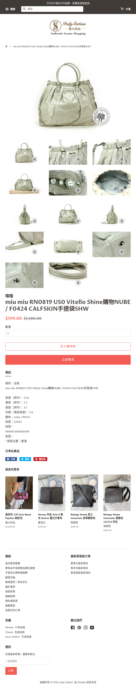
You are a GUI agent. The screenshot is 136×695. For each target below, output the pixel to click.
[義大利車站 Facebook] (73, 628)
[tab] (8, 373)
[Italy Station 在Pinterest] (79, 628)
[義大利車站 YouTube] (92, 628)
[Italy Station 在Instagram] (85, 628)
